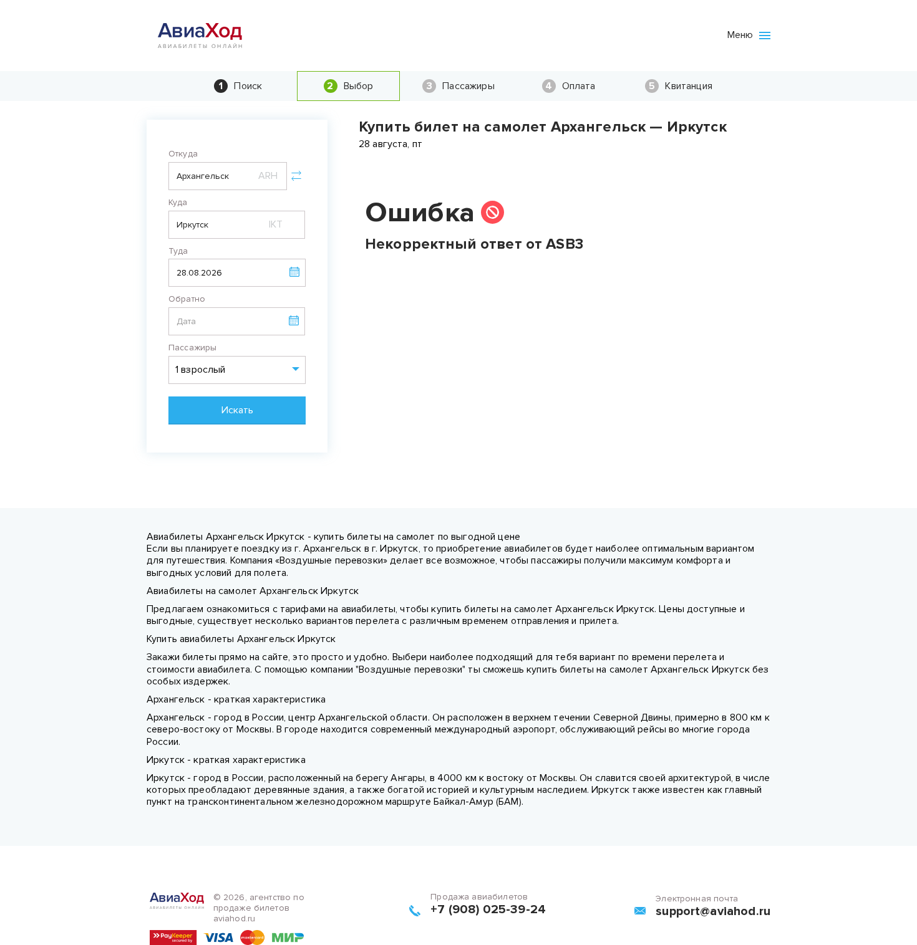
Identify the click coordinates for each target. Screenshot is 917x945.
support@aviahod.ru (713, 911)
